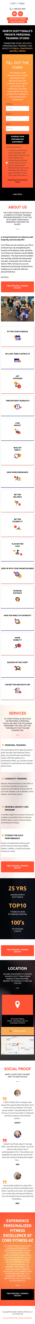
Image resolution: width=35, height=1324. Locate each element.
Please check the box (14, 147)
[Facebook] (14, 13)
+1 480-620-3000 (18, 9)
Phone (8, 114)
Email (8, 124)
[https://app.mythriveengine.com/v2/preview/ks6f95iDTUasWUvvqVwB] (17, 4)
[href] (17, 1045)
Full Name (9, 104)
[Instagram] (20, 13)
